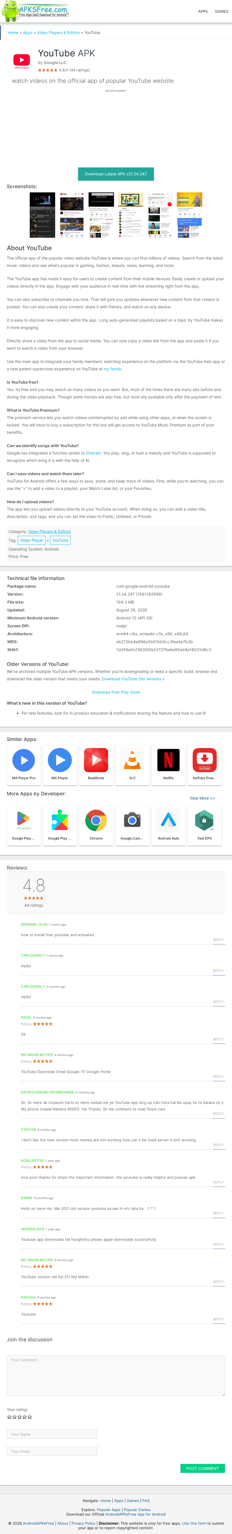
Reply (218, 940)
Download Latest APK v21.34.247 (116, 173)
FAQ (146, 1500)
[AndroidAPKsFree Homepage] (34, 10)
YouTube (60, 540)
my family (112, 368)
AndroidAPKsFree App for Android (135, 1514)
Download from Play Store (116, 692)
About (62, 1523)
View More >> (202, 798)
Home (13, 32)
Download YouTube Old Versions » (133, 678)
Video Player (31, 540)
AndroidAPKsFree (38, 1523)
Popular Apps (109, 1509)
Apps (203, 11)
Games (221, 11)
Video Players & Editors (58, 32)
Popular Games (137, 1509)
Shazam (93, 453)
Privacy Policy (83, 1523)
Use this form (194, 1523)
